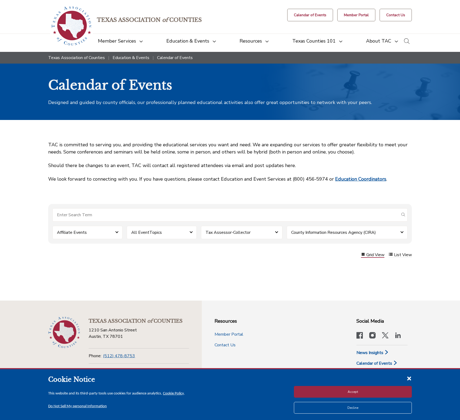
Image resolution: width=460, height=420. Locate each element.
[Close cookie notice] (409, 378)
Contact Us (225, 345)
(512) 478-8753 (119, 356)
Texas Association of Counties (76, 58)
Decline (352, 408)
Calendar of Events (374, 363)
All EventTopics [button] (146, 232)
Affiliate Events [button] (72, 232)
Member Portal (229, 334)
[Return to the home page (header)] (71, 25)
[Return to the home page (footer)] (64, 332)
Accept (353, 392)
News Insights (370, 353)
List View (403, 255)
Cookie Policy (173, 394)
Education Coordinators (360, 179)
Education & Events (131, 58)
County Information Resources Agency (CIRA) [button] (333, 232)
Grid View (375, 255)
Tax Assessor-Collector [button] (228, 232)
